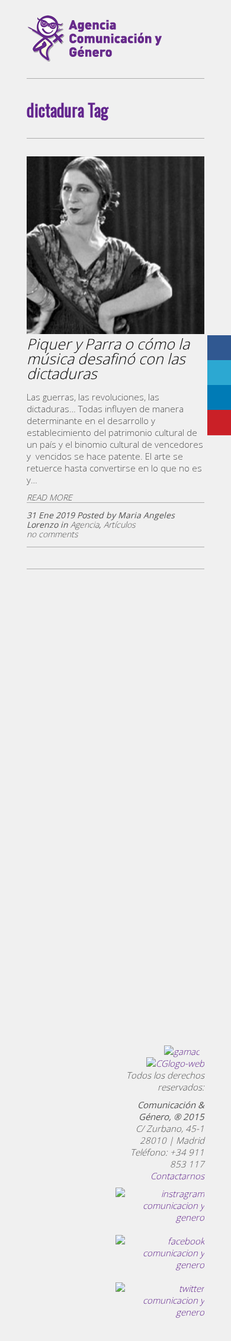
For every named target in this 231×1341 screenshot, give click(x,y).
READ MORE (49, 497)
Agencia (84, 524)
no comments (52, 534)
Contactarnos (177, 1176)
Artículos (120, 524)
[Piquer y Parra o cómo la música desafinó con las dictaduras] (115, 331)
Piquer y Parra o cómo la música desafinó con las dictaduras (108, 358)
